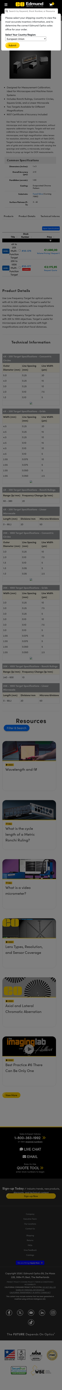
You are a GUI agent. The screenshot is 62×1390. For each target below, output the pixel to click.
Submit (12, 45)
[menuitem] (7, 4)
